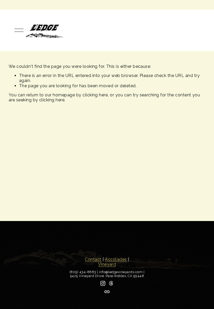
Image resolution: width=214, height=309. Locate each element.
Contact (93, 259)
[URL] (107, 291)
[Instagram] (102, 283)
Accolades (116, 259)
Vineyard (107, 264)
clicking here (95, 94)
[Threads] (111, 283)
